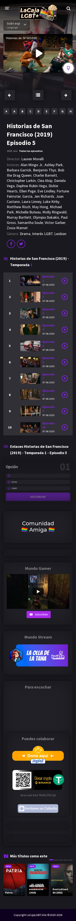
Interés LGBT (42, 233)
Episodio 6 (48, 360)
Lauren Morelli (32, 158)
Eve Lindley (46, 191)
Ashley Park (54, 164)
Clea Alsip (44, 180)
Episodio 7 (48, 376)
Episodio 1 (48, 278)
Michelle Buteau (28, 212)
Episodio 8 (48, 393)
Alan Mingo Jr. (32, 164)
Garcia (27, 196)
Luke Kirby (51, 201)
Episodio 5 (48, 344)
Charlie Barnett (45, 175)
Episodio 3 (48, 311)
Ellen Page (27, 191)
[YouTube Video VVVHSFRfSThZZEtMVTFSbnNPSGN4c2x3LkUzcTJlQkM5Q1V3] (38, 591)
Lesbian (60, 233)
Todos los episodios (31, 150)
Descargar (38, 497)
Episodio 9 (48, 409)
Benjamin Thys (44, 170)
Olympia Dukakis (46, 217)
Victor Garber (55, 222)
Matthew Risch (18, 206)
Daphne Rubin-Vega (31, 185)
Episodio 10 (48, 425)
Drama (25, 233)
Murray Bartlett (19, 217)
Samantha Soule (30, 222)
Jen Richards (44, 196)
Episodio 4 (48, 327)
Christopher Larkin (21, 180)
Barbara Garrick (19, 170)
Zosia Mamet (17, 227)
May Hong (40, 206)
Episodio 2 (48, 295)
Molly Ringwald (54, 212)
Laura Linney (31, 201)
